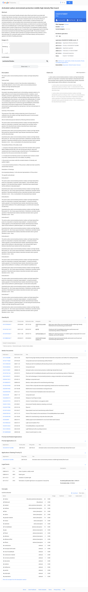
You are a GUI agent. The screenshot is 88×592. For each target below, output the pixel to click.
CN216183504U (6, 429)
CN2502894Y (6, 419)
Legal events (67, 61)
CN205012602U (6, 425)
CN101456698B (6, 357)
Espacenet (65, 65)
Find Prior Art (72, 20)
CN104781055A (7, 333)
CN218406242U (6, 422)
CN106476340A (6, 385)
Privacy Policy (57, 589)
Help (64, 589)
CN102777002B (6, 360)
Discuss (78, 65)
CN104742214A (7, 329)
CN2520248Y (6, 394)
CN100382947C (6, 382)
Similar (80, 20)
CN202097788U (6, 407)
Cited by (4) (61, 61)
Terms (50, 589)
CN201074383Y (6, 370)
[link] (5, 499)
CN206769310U (6, 413)
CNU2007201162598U (8, 447)
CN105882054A (7, 338)
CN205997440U (6, 388)
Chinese (66, 24)
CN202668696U (6, 367)
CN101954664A (7, 324)
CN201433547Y (6, 376)
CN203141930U (6, 404)
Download (75, 493)
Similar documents (75, 61)
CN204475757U (6, 401)
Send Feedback (32, 589)
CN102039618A (6, 416)
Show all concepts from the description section (14, 579)
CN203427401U (6, 379)
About (24, 589)
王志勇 (62, 26)
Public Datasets (42, 589)
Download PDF (61, 20)
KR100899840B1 (7, 432)
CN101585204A (6, 364)
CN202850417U (6, 398)
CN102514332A (6, 410)
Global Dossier (72, 65)
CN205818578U (6, 391)
